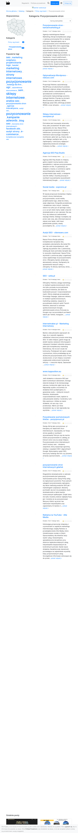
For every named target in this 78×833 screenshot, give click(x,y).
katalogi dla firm (14, 84)
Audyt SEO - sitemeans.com (55, 232)
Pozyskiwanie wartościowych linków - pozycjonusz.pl (56, 418)
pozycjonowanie (18, 81)
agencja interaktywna (12, 107)
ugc (8, 87)
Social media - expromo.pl (54, 187)
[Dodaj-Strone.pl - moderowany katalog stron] (8, 3)
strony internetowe (14, 76)
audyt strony (13, 131)
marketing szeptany (14, 58)
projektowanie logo (13, 63)
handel (15, 65)
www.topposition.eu (52, 371)
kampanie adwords (13, 119)
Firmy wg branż (41, 11)
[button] (48, 3)
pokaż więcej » (48, 69)
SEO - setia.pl (49, 276)
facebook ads (13, 128)
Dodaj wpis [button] (54, 3)
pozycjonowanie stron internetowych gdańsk (53, 466)
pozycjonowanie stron (16, 103)
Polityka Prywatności (31, 829)
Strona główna (11, 11)
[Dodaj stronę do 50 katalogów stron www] (39, 7)
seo (8, 57)
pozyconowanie (18, 114)
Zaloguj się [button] (67, 3)
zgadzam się (68, 826)
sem (21, 90)
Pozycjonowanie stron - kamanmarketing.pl (53, 26)
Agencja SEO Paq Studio (54, 153)
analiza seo (13, 100)
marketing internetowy (14, 69)
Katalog (21, 11)
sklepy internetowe (16, 95)
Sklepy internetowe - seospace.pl (52, 115)
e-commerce (14, 133)
